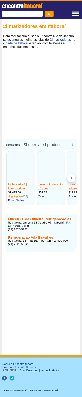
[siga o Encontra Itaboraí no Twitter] (12, 379)
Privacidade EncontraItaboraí (44, 390)
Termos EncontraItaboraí (14, 390)
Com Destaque (29, 370)
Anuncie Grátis (50, 370)
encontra (22, 6)
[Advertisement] (41, 91)
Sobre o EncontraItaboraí (18, 363)
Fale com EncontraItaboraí (19, 367)
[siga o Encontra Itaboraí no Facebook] (4, 379)
